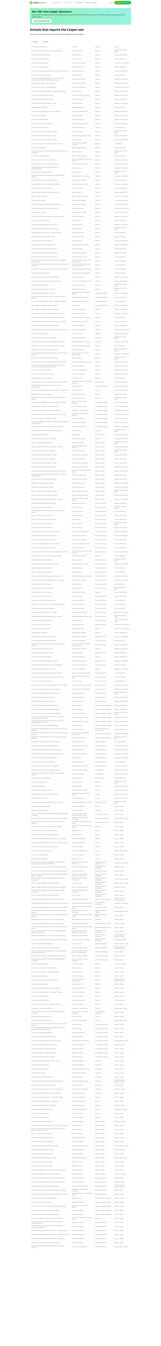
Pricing (75, 2)
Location (46, 42)
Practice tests (67, 2)
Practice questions (56, 2)
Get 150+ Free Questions (123, 2)
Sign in (112, 2)
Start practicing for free (42, 21)
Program (35, 42)
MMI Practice (88, 2)
